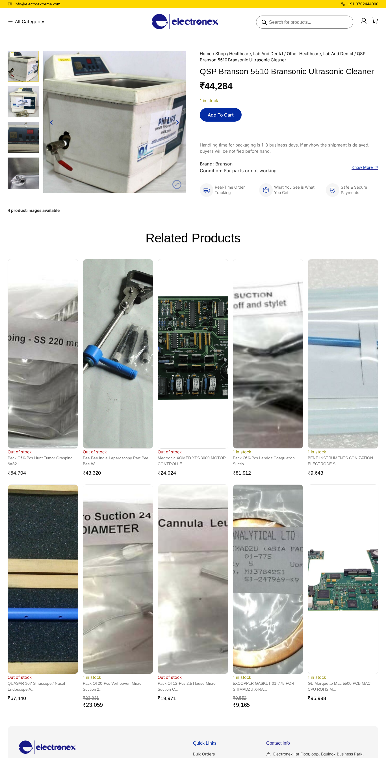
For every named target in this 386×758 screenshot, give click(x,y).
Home (206, 53)
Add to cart (221, 115)
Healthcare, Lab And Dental (256, 53)
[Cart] (375, 20)
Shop (220, 53)
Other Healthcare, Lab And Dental (320, 53)
